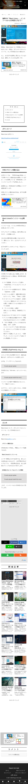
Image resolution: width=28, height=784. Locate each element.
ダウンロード (9, 109)
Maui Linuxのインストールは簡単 (14, 114)
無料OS (4, 501)
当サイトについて (20, 770)
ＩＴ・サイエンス (12, 501)
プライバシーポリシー (20, 772)
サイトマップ (7, 772)
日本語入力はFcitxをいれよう (13, 117)
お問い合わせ (14, 775)
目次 (12, 106)
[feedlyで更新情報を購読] (7, 555)
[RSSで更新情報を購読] (20, 555)
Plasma (19, 503)
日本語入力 (13, 503)
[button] (18, 546)
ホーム (7, 770)
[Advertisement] (14, 90)
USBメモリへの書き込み (12, 112)
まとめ (8, 119)
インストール (5, 503)
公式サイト (10, 439)
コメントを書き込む (14, 754)
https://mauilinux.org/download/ (9, 138)
